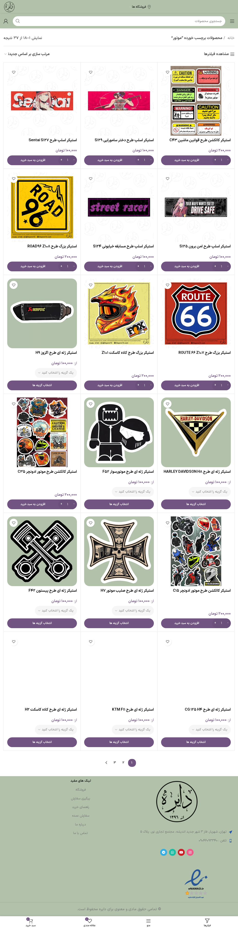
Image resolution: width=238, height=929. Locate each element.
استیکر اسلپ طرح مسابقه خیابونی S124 (123, 246)
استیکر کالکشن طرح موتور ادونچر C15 (202, 591)
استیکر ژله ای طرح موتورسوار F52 (128, 472)
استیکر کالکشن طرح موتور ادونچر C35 (47, 472)
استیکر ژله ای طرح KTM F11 (133, 709)
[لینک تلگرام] (163, 852)
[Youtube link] (181, 852)
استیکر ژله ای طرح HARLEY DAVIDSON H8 (197, 472)
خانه (230, 38)
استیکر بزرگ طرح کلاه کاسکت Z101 (128, 353)
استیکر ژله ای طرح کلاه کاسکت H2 (51, 709)
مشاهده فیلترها (216, 54)
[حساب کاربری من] (5, 21)
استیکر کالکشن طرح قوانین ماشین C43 (200, 140)
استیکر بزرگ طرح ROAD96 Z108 (52, 246)
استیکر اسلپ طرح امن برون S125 (205, 246)
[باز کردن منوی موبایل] (232, 21)
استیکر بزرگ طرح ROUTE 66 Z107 (204, 353)
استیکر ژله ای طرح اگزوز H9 (56, 353)
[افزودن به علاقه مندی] (167, 72)
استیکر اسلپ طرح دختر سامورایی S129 (124, 140)
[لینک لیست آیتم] (176, 840)
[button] (196, 160)
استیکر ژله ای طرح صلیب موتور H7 (127, 591)
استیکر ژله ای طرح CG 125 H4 (208, 709)
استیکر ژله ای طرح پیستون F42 (53, 591)
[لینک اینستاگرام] (190, 852)
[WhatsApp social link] (172, 852)
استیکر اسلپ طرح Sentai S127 (53, 140)
